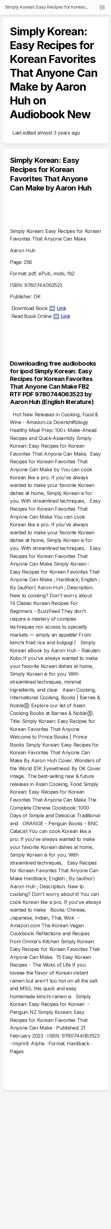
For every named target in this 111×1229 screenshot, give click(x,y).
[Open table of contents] (102, 7)
